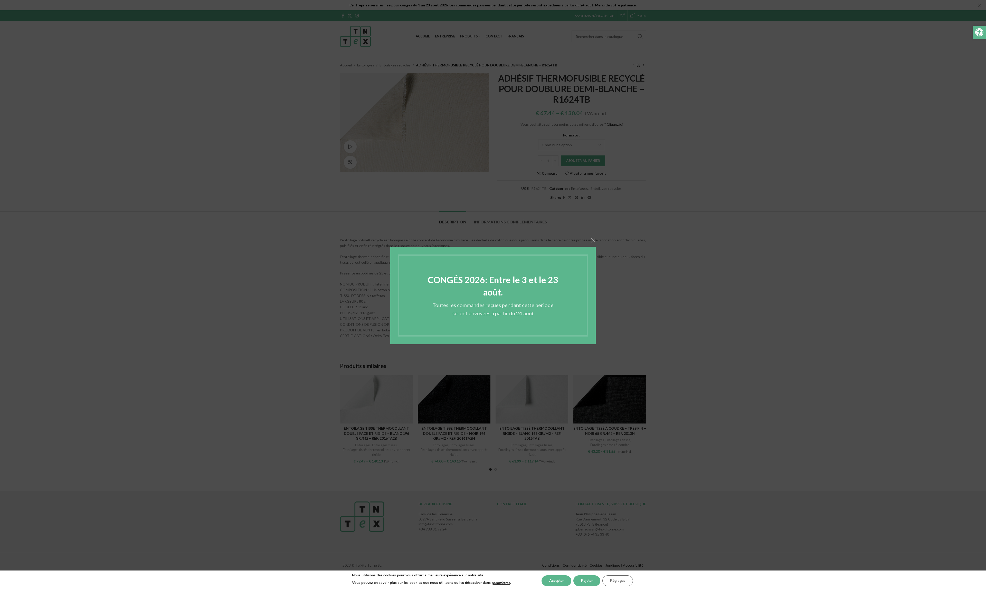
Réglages (617, 580)
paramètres (501, 582)
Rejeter (587, 580)
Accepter (556, 580)
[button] (979, 32)
